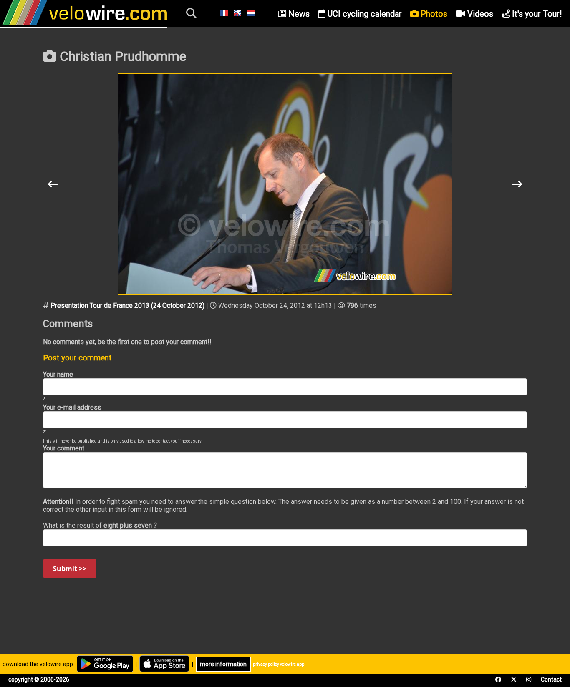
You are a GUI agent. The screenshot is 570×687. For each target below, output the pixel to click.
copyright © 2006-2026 (38, 679)
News (298, 14)
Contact (551, 679)
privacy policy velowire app (278, 664)
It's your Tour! (536, 14)
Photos (433, 14)
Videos (479, 14)
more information (223, 664)
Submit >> (69, 568)
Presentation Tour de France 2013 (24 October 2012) (127, 306)
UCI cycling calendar (363, 14)
